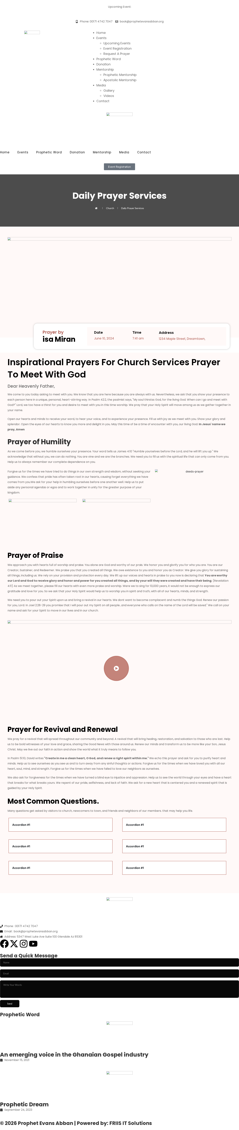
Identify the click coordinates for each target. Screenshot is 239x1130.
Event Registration (117, 48)
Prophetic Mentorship (120, 75)
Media (101, 85)
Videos (108, 96)
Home (101, 32)
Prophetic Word (108, 59)
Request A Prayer (116, 54)
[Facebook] (4, 943)
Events (101, 38)
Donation (103, 64)
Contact (102, 101)
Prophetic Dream (24, 1104)
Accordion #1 (21, 824)
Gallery (108, 90)
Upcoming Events (117, 43)
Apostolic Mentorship (119, 80)
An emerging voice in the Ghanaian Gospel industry (74, 1054)
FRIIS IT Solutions (130, 1123)
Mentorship (105, 69)
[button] (60, 824)
